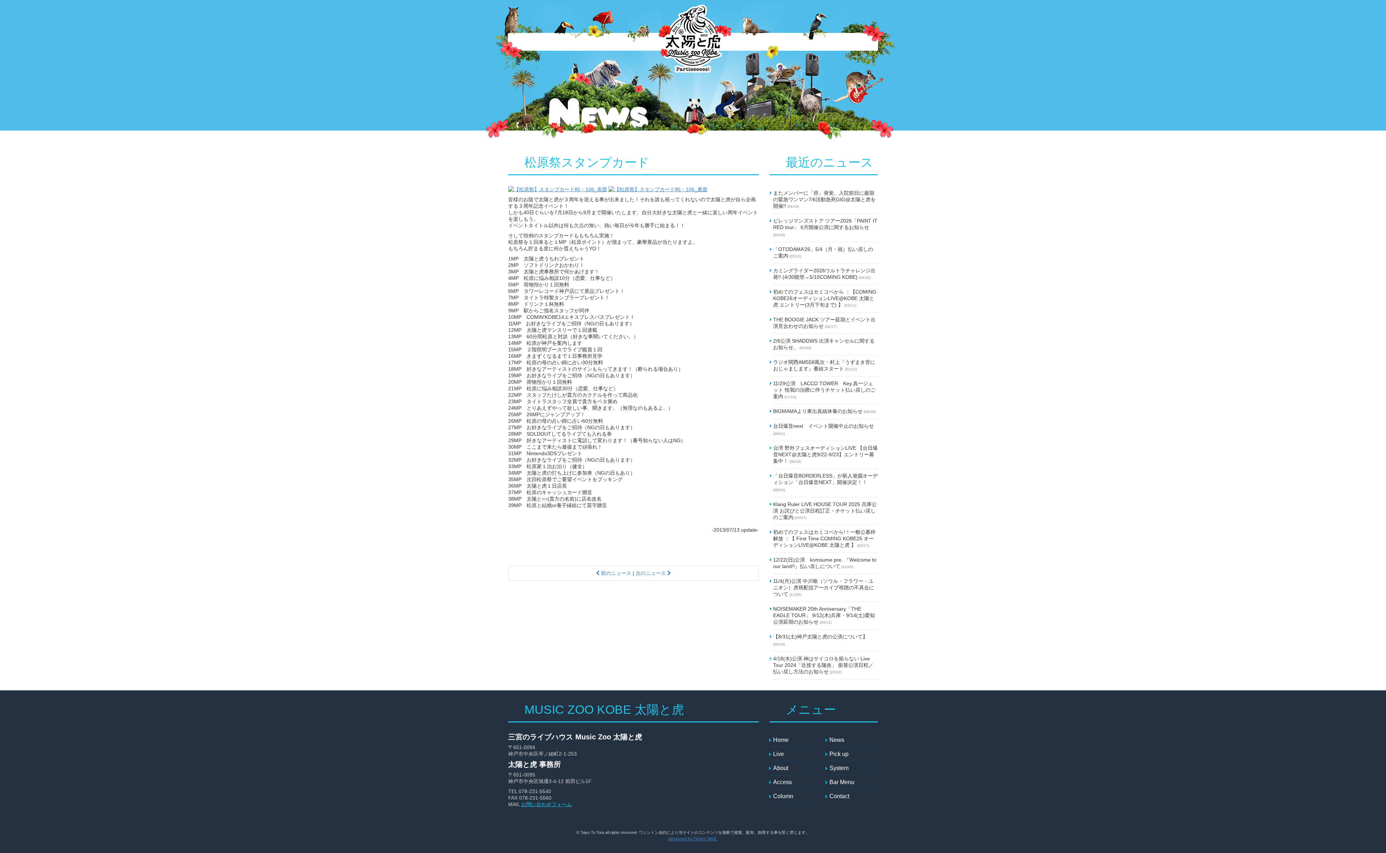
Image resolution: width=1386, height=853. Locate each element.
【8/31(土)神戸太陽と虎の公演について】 (820, 640)
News (555, 42)
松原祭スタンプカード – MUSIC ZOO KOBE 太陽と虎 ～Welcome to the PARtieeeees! (692, 43)
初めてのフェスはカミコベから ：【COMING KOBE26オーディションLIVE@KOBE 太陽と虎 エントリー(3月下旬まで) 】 (824, 298)
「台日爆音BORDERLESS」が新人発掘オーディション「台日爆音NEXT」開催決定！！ (825, 482)
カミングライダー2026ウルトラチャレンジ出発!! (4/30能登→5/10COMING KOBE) (824, 274)
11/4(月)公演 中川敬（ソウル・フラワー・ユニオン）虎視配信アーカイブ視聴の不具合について (823, 587)
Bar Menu (793, 42)
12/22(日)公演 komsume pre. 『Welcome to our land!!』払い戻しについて (824, 563)
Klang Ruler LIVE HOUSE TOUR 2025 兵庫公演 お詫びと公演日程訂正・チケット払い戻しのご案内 (825, 510)
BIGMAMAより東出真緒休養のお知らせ (824, 411)
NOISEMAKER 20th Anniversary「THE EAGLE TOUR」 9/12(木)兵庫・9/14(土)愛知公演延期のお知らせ (824, 615)
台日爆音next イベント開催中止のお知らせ (823, 429)
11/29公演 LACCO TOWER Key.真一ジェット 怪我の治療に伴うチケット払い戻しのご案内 (824, 390)
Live (586, 42)
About (733, 42)
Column (860, 42)
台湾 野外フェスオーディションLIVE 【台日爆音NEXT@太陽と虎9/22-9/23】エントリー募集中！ (825, 454)
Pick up (622, 42)
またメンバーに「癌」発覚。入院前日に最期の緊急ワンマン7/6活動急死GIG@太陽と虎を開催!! (824, 199)
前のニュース (615, 573)
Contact (827, 42)
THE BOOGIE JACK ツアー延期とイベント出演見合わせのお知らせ (824, 323)
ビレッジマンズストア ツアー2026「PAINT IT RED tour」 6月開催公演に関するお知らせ (825, 227)
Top (526, 42)
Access (760, 42)
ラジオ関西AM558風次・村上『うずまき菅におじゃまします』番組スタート (824, 365)
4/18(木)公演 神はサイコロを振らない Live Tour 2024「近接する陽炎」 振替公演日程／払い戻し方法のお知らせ (823, 665)
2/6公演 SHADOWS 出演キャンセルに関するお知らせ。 (824, 344)
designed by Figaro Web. (693, 838)
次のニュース (651, 573)
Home (781, 740)
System (650, 42)
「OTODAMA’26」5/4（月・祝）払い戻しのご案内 (823, 252)
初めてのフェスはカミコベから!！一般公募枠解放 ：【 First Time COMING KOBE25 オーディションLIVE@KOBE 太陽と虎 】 (824, 538)
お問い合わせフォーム (546, 804)
